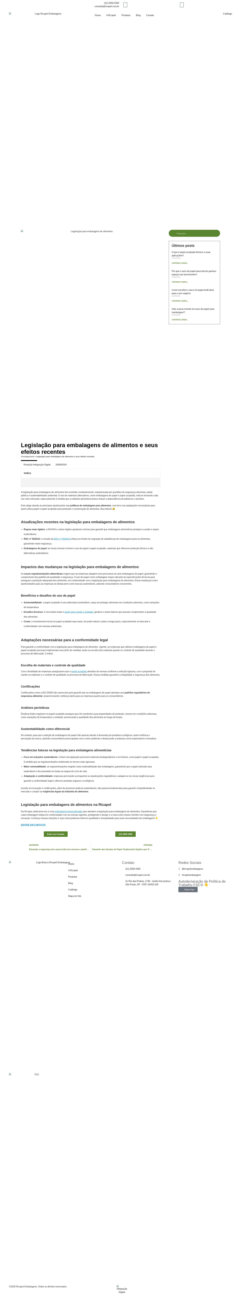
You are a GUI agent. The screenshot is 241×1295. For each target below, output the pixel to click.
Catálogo (227, 14)
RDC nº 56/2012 (62, 539)
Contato (150, 15)
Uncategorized (27, 457)
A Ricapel (111, 15)
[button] (156, 473)
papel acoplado (79, 671)
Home (98, 15)
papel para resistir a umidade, (79, 612)
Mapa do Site (74, 896)
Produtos (125, 15)
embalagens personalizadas (68, 811)
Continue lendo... (180, 263)
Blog (138, 15)
